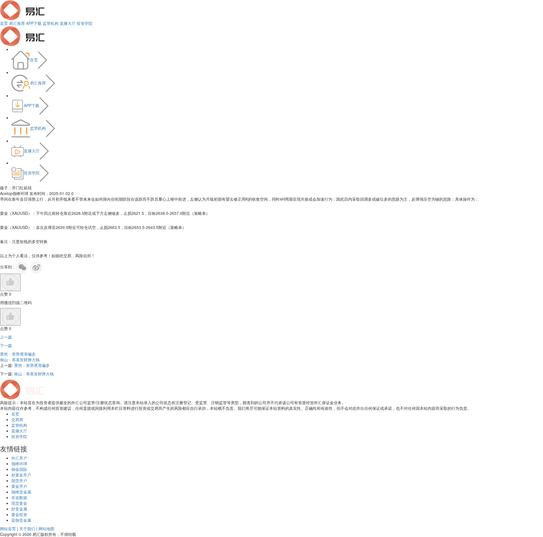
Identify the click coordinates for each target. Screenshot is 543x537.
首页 (4, 23)
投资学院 (84, 23)
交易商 (17, 419)
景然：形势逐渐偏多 (18, 354)
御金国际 (19, 469)
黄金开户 (19, 486)
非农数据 (19, 497)
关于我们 (27, 528)
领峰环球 (19, 463)
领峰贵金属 (21, 492)
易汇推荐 (17, 23)
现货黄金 (19, 503)
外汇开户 (19, 458)
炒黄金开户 (21, 475)
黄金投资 (19, 514)
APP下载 (34, 23)
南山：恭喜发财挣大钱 (20, 359)
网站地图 (46, 528)
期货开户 (19, 480)
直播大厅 (68, 23)
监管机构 (51, 23)
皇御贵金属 (21, 520)
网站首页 (8, 528)
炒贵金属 (19, 509)
